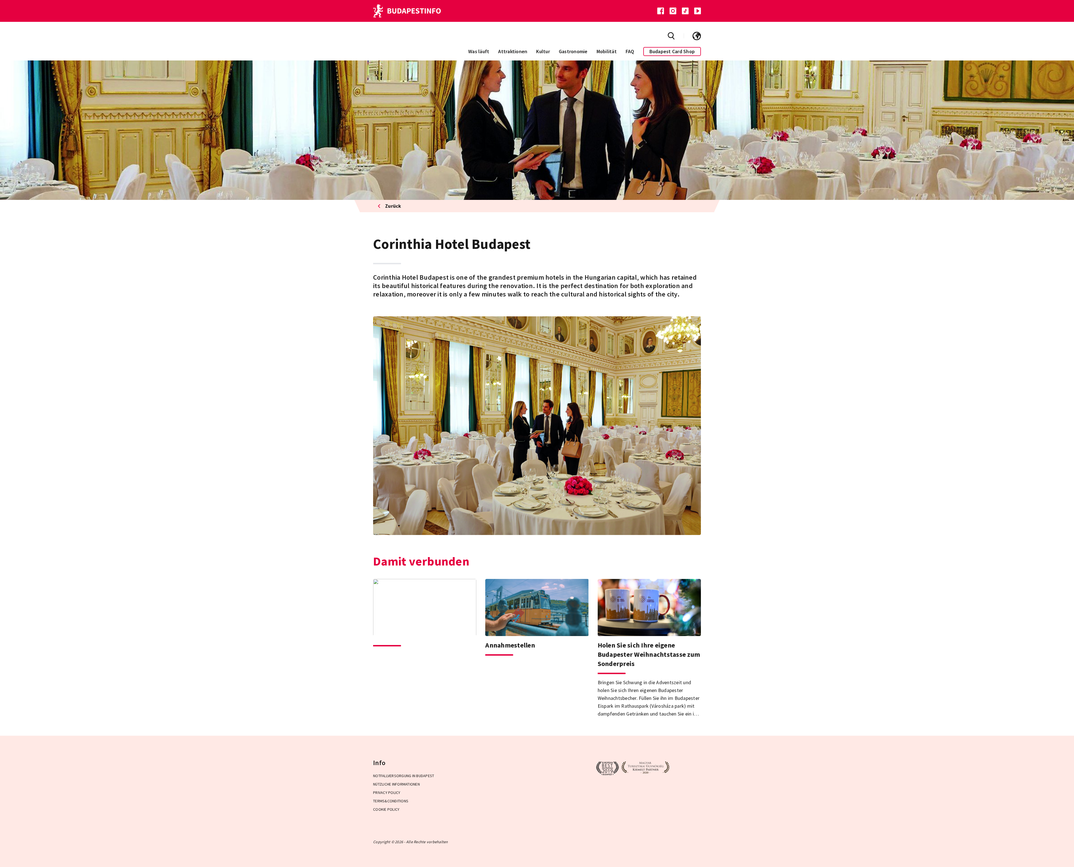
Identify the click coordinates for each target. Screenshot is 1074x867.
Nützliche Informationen (396, 784)
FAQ (630, 51)
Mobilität (607, 51)
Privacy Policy (387, 792)
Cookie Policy (386, 809)
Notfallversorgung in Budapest (403, 775)
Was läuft (478, 51)
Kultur (543, 51)
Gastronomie (573, 51)
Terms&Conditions (390, 800)
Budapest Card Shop (672, 51)
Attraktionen (512, 51)
